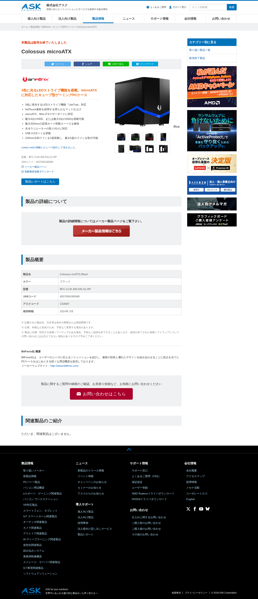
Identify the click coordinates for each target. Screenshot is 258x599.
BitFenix (46, 27)
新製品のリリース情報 (91, 470)
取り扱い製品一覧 (199, 49)
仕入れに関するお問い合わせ (149, 517)
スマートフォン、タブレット (40, 510)
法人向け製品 (67, 18)
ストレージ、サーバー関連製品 (41, 562)
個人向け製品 (37, 18)
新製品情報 (29, 476)
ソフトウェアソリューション (40, 573)
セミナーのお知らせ (89, 487)
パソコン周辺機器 (33, 487)
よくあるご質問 (158, 7)
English (190, 499)
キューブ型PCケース (63, 27)
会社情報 (190, 18)
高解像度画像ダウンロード (39, 171)
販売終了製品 (197, 58)
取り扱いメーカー (33, 470)
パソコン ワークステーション (40, 499)
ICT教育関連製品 (33, 567)
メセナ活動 (192, 487)
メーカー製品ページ (36, 166)
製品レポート (85, 534)
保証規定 (137, 481)
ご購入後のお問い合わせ (146, 528)
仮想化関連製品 (32, 544)
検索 (231, 7)
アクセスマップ (195, 476)
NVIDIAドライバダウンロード (149, 499)
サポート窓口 (179, 7)
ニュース (129, 18)
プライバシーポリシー (196, 592)
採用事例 (83, 522)
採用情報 (191, 481)
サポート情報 (160, 18)
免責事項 (176, 592)
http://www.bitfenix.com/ (64, 365)
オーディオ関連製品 (35, 521)
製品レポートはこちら (40, 181)
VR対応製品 (30, 504)
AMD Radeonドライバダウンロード (153, 493)
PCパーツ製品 (31, 481)
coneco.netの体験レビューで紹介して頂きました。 (49, 147)
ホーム (24, 27)
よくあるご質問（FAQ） (146, 476)
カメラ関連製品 (32, 527)
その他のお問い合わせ (145, 534)
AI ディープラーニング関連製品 (42, 539)
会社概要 (191, 470)
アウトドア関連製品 (35, 533)
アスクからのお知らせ (91, 493)
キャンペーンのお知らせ (92, 481)
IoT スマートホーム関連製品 (40, 516)
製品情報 (98, 18)
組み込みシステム (33, 550)
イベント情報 (85, 476)
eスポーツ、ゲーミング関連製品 (42, 493)
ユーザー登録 (140, 487)
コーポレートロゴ (196, 493)
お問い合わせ (221, 18)
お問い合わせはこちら (104, 394)
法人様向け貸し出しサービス (95, 528)
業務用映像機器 (32, 556)
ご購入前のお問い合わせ (146, 522)
